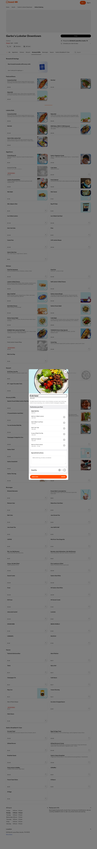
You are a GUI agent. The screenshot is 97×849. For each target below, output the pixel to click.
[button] (48, 381)
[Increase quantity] (64, 470)
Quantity (34, 470)
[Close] (65, 371)
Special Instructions (37, 453)
